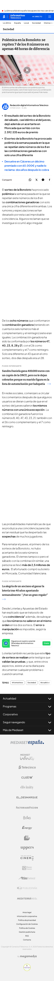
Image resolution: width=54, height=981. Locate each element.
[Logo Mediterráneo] (27, 898)
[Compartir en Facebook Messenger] (43, 180)
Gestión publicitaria (27, 932)
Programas (9, 706)
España (17, 23)
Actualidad (45, 682)
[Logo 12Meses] (27, 868)
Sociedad (36, 23)
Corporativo (10, 714)
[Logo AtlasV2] (27, 878)
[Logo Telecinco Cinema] (27, 858)
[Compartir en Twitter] (36, 180)
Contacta (27, 940)
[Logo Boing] (27, 817)
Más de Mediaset (13, 730)
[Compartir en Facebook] (49, 180)
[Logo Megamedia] (28, 956)
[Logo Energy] (27, 827)
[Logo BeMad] (27, 837)
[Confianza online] (27, 970)
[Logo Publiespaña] (27, 888)
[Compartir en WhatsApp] (30, 180)
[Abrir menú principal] (49, 16)
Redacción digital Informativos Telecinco (29, 105)
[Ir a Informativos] (17, 16)
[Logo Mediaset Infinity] (27, 757)
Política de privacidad (27, 920)
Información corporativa (27, 916)
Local (26, 23)
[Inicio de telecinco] (4, 16)
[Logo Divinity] (27, 787)
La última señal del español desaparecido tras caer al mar (29, 11)
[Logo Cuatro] (27, 777)
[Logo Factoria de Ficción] (27, 807)
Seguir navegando (14, 722)
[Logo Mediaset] (27, 744)
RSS (27, 936)
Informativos (17, 682)
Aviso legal (27, 912)
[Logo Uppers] (27, 848)
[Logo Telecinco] (27, 767)
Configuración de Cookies (27, 924)
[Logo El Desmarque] (27, 797)
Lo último (7, 23)
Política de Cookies (27, 928)
